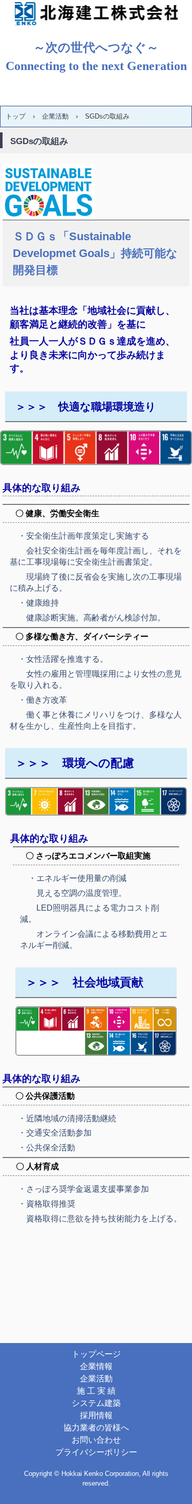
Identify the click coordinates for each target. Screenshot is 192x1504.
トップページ (96, 1354)
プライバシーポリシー (96, 1452)
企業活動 (96, 1378)
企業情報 (96, 1366)
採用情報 (96, 1415)
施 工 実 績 (96, 1390)
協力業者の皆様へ (96, 1427)
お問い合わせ (96, 1440)
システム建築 (96, 1403)
